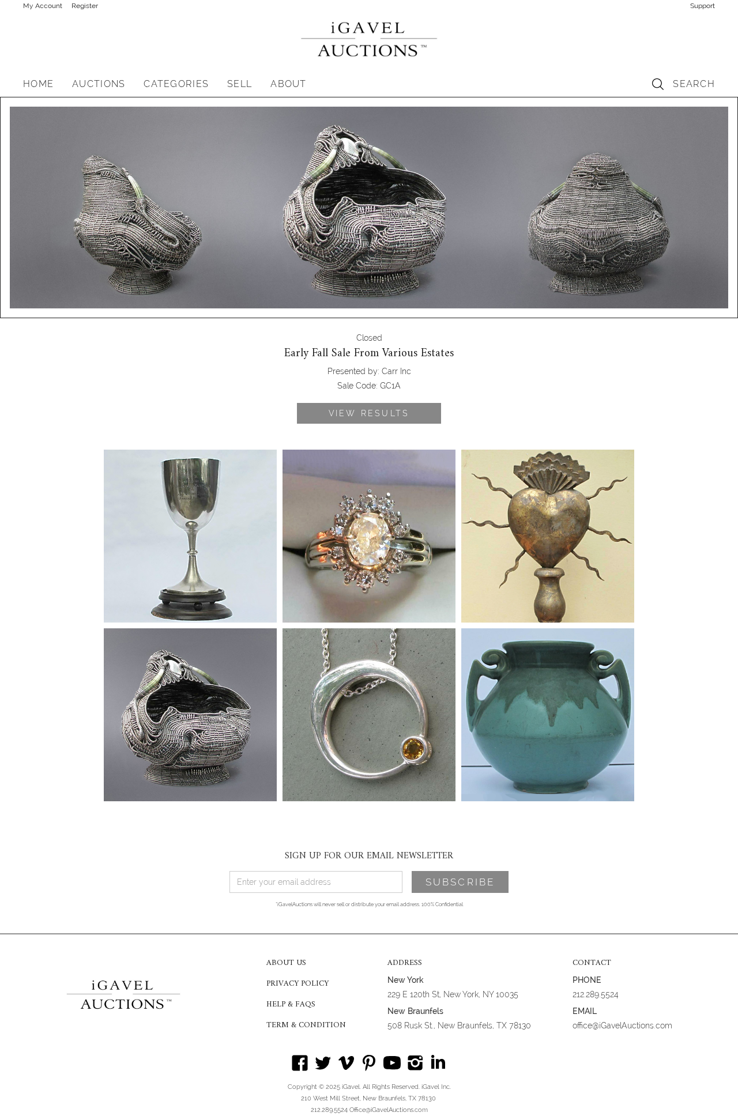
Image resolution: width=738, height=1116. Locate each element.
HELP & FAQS (290, 1005)
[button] (98, 84)
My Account (42, 6)
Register (84, 6)
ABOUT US (286, 963)
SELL (239, 83)
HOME (38, 83)
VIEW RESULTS (369, 413)
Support (702, 6)
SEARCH (694, 83)
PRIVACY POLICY (297, 984)
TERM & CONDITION (306, 1025)
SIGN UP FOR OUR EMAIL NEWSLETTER (369, 856)
